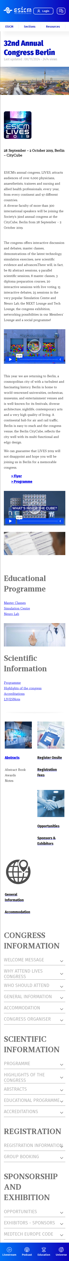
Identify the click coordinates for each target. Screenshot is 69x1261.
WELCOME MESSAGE (24, 960)
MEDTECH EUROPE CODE (28, 1234)
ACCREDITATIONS (21, 1111)
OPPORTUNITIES (20, 1211)
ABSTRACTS (15, 1089)
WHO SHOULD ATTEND (26, 985)
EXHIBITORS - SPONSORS (29, 1223)
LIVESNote (12, 699)
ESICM (9, 26)
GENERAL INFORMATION (28, 996)
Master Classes (15, 603)
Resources (53, 26)
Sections (30, 26)
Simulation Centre (17, 608)
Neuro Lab (11, 614)
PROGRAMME (17, 1063)
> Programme (21, 481)
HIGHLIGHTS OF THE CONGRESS (24, 1077)
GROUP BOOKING (21, 1156)
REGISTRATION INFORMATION (33, 1145)
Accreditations (14, 694)
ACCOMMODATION (22, 1008)
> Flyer (16, 476)
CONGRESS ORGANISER (27, 1019)
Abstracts (12, 758)
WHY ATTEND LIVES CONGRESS (23, 973)
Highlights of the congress (23, 688)
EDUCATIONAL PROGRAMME (32, 1100)
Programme (12, 683)
